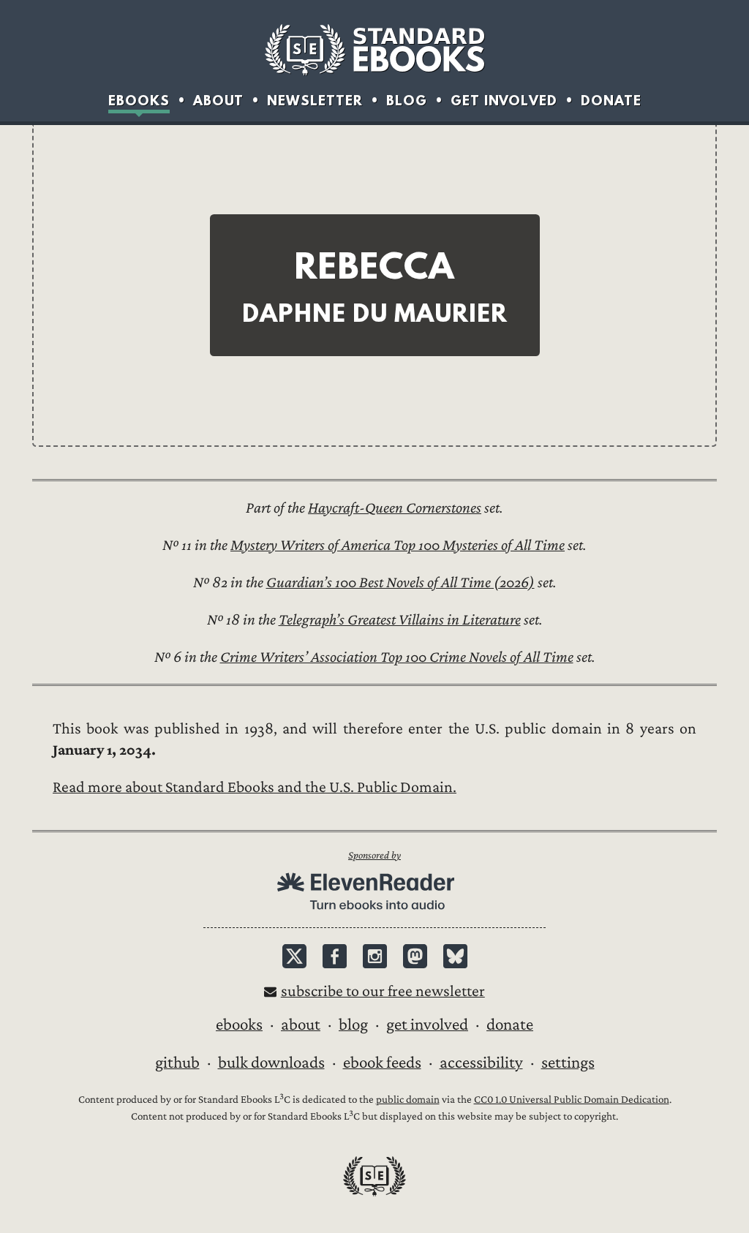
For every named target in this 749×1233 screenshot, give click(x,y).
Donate (611, 100)
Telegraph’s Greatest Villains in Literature (400, 619)
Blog (406, 100)
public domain (408, 1099)
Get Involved (504, 100)
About (218, 100)
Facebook (335, 956)
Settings (568, 1063)
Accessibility (481, 1063)
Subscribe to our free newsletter (383, 991)
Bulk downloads (271, 1063)
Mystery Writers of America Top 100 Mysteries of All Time (397, 545)
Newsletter (315, 100)
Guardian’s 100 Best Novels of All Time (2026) (400, 582)
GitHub (177, 1063)
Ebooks (139, 100)
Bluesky (455, 956)
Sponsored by (374, 855)
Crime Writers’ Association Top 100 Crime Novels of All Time (396, 657)
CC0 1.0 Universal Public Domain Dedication (571, 1099)
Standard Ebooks (374, 49)
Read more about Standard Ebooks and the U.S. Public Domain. (254, 787)
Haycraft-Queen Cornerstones (394, 508)
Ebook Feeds (382, 1063)
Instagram (375, 956)
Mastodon (415, 956)
